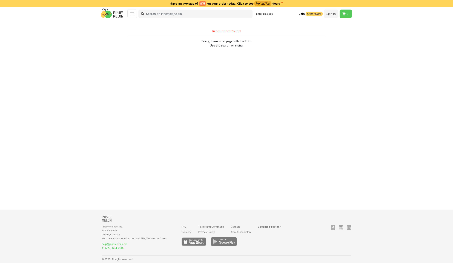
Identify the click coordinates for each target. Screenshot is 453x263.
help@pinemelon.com (114, 244)
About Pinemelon (241, 231)
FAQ (184, 226)
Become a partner (269, 226)
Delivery (186, 231)
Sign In (331, 14)
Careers (235, 226)
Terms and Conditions (211, 226)
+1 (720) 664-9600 (113, 247)
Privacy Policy (206, 231)
